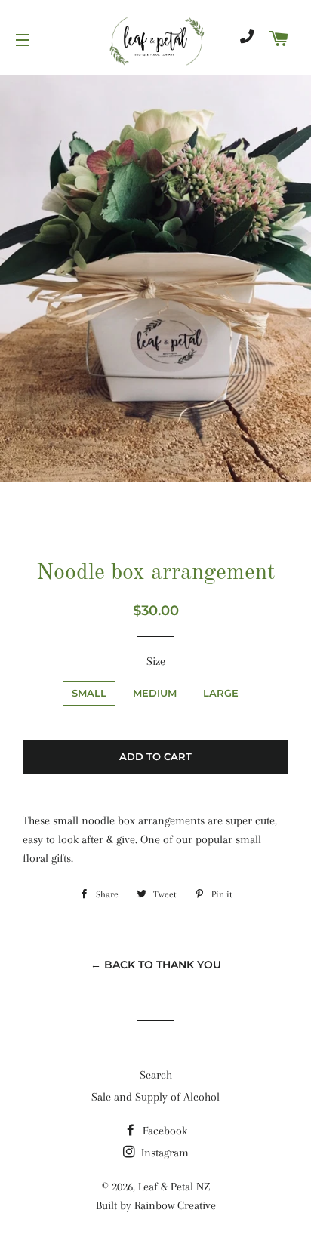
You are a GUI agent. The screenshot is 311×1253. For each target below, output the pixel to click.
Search (156, 1075)
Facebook (163, 1131)
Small (89, 693)
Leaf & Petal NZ (174, 1186)
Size (155, 661)
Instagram (163, 1152)
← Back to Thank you (156, 964)
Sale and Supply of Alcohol (155, 1097)
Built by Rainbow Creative (156, 1205)
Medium (155, 693)
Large (221, 693)
